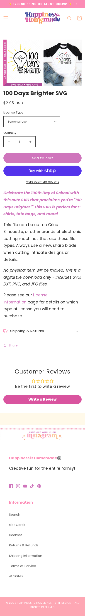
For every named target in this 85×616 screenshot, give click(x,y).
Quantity (9, 133)
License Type (13, 112)
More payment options (42, 182)
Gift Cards (17, 525)
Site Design (63, 603)
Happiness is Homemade (34, 603)
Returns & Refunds (23, 545)
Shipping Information (25, 555)
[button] (6, 18)
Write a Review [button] (42, 399)
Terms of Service (22, 566)
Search (14, 514)
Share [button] (13, 345)
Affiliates (16, 576)
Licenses (15, 535)
